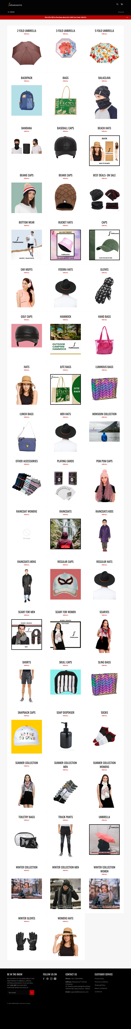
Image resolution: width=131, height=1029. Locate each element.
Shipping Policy (100, 985)
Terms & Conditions (101, 982)
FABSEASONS (15, 1003)
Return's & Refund (101, 988)
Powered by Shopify (24, 1003)
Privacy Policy (99, 978)
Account (121, 12)
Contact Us (98, 992)
